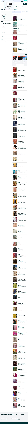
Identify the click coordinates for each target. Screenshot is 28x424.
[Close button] (13, 1)
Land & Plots (25, 6)
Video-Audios (19, 6)
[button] (16, 12)
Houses (16, 6)
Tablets (22, 6)
